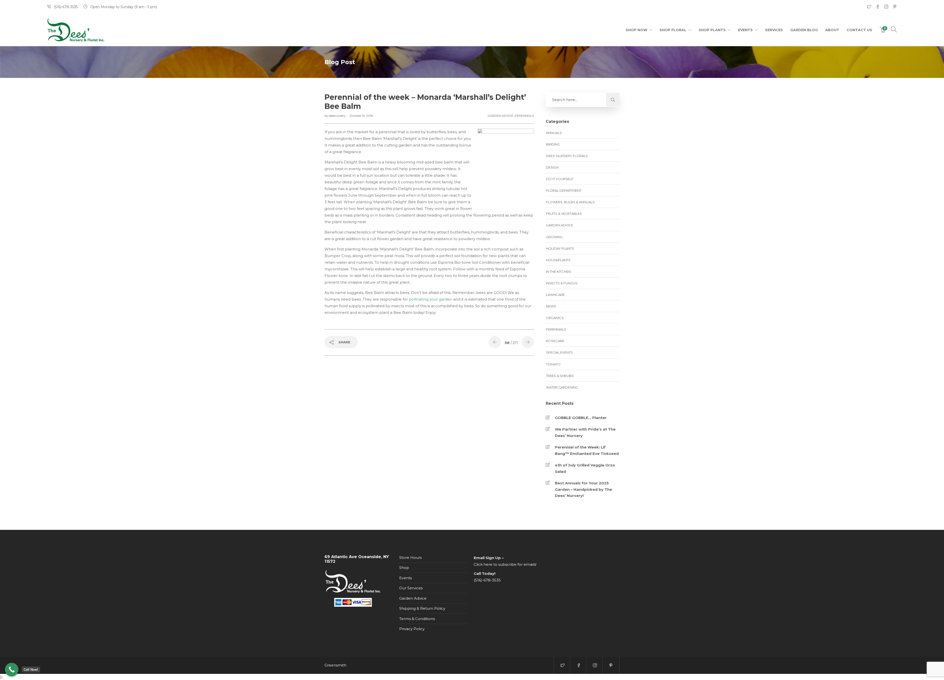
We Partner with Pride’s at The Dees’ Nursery (585, 432)
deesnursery (337, 115)
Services (774, 30)
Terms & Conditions (417, 618)
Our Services (411, 588)
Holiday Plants (560, 248)
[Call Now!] (11, 669)
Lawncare (555, 295)
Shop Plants (712, 30)
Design (552, 167)
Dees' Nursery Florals (567, 156)
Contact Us (859, 30)
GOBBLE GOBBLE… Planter (581, 417)
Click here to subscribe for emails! (505, 564)
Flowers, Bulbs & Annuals (570, 202)
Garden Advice (500, 115)
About (832, 30)
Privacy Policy (412, 628)
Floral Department (563, 190)
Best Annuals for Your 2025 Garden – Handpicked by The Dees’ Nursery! (583, 489)
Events (745, 30)
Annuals (554, 133)
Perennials (524, 115)
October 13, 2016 (361, 115)
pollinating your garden (430, 299)
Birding (553, 144)
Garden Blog (804, 30)
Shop (404, 567)
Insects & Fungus (561, 283)
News (551, 306)
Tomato (553, 364)
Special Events (559, 352)
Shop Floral (673, 30)
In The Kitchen (558, 272)
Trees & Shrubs (560, 376)
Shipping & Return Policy (422, 608)
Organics (555, 318)
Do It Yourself (559, 179)
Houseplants (558, 260)
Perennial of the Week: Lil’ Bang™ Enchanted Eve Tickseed (587, 450)
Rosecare (555, 341)
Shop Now (636, 30)
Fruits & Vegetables (564, 214)
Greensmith (335, 665)
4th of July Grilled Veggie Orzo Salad (585, 468)
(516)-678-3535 (487, 580)
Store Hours (410, 557)
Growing (554, 237)
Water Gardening (562, 387)
